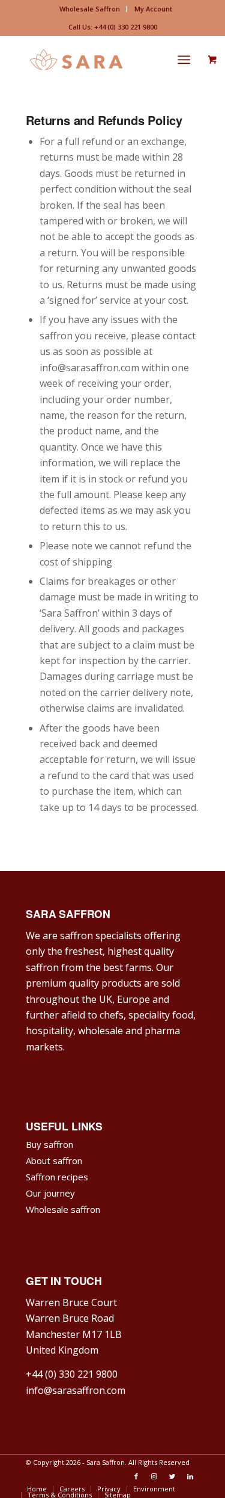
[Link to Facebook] (136, 1476)
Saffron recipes (57, 1177)
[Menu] (184, 59)
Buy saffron (49, 1144)
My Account (153, 8)
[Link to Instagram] (154, 1476)
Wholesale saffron (63, 1209)
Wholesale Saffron (89, 8)
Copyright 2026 (56, 1462)
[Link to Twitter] (172, 1476)
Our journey (50, 1193)
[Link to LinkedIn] (190, 1476)
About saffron (54, 1160)
